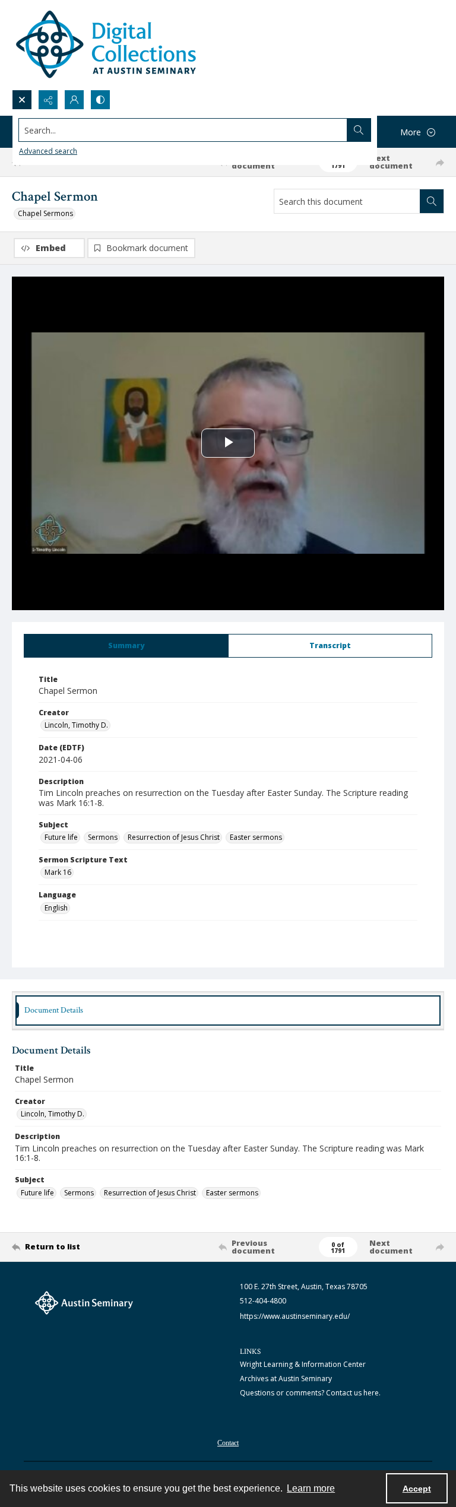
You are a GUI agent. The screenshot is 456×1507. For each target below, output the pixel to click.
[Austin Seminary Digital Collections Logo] (107, 45)
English (56, 908)
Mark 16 (58, 872)
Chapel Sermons (45, 213)
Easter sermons (256, 837)
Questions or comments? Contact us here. (310, 1393)
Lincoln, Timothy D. (76, 725)
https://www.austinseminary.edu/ (295, 1316)
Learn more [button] (311, 1488)
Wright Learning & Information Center (303, 1364)
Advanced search (48, 151)
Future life (61, 837)
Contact (228, 1443)
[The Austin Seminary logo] (84, 1303)
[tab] (126, 645)
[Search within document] (432, 201)
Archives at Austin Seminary (286, 1378)
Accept (417, 1488)
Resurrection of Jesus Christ (174, 837)
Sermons (103, 837)
